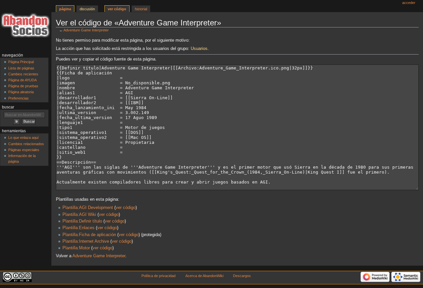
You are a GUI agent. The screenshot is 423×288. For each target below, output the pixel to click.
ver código (125, 207)
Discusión (87, 9)
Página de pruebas (23, 86)
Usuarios (199, 48)
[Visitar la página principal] (25, 25)
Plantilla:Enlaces (78, 228)
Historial (141, 9)
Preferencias (18, 98)
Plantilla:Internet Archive (85, 241)
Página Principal (21, 62)
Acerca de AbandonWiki (204, 276)
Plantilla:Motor (76, 248)
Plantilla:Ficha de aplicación (89, 234)
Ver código (117, 9)
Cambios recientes (23, 74)
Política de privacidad (158, 276)
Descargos (242, 276)
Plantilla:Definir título (82, 221)
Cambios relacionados (26, 144)
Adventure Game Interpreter (86, 30)
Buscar (8, 107)
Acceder (408, 3)
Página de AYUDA (22, 80)
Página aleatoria (21, 92)
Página (65, 9)
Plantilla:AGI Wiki (79, 214)
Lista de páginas (21, 68)
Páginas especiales (23, 150)
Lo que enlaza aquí (23, 138)
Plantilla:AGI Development (87, 207)
